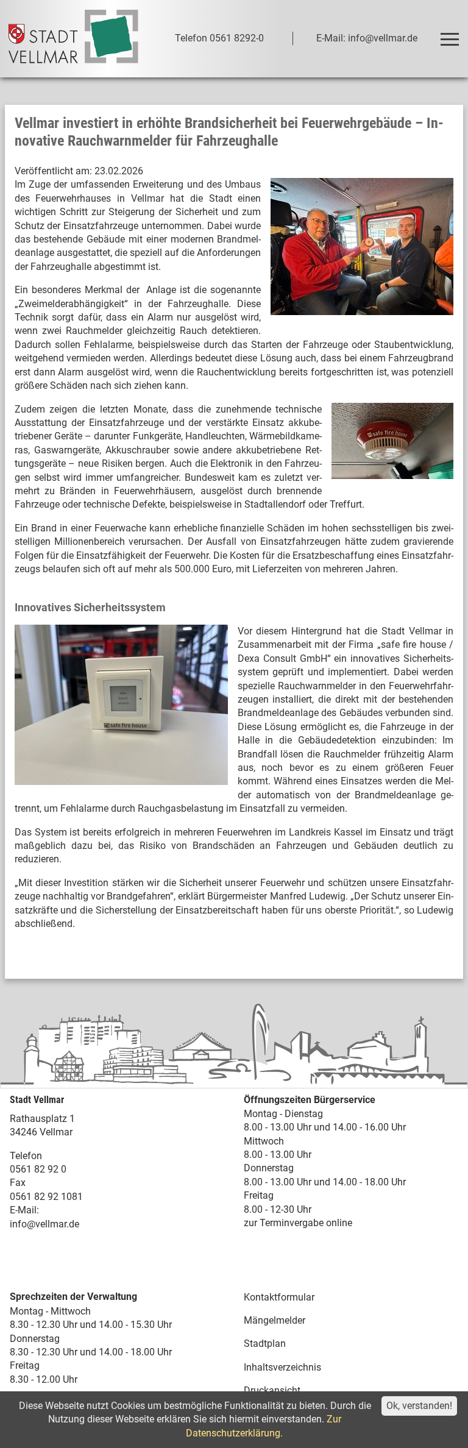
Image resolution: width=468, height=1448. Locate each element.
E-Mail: (24, 1210)
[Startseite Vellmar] (73, 38)
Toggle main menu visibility (449, 38)
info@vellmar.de (44, 1224)
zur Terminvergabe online (298, 1223)
